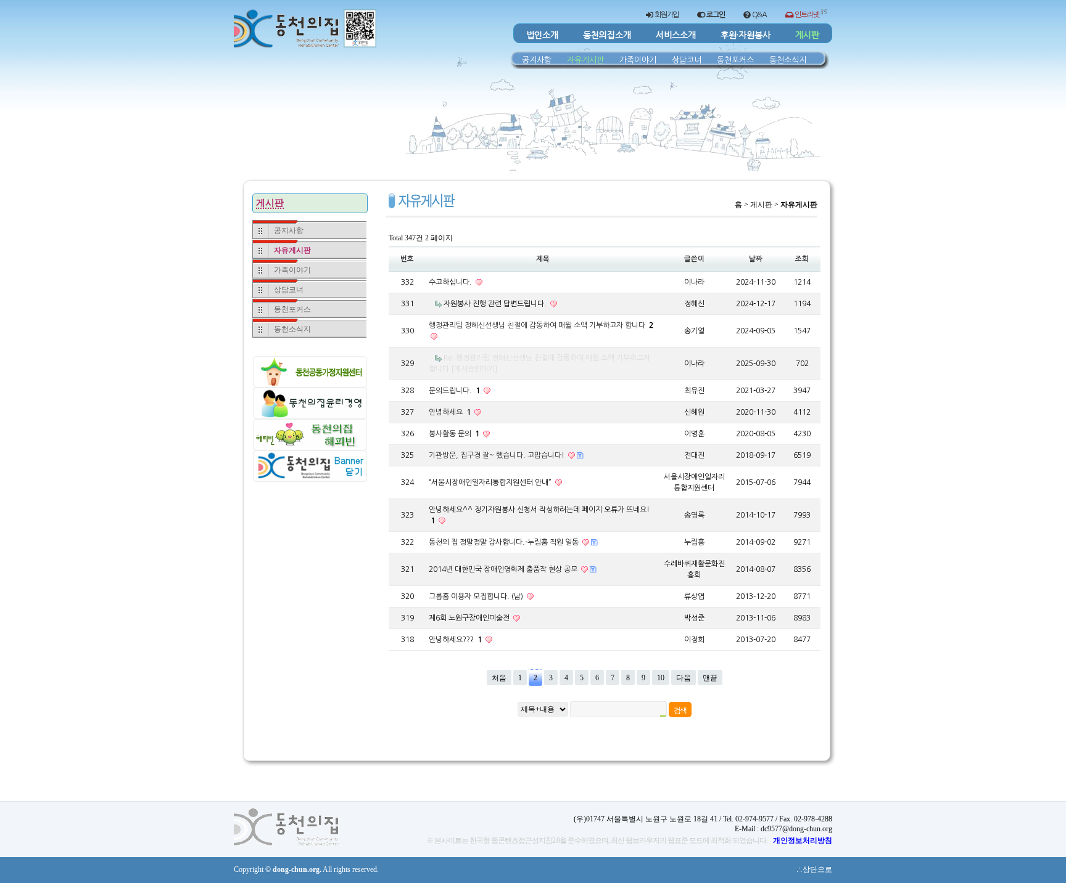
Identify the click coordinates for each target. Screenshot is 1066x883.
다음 (683, 677)
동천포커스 (735, 59)
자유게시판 (585, 59)
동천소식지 (787, 59)
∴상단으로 (814, 869)
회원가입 (666, 14)
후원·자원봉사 (746, 35)
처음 (499, 677)
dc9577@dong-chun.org (796, 828)
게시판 (807, 35)
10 (660, 677)
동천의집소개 (607, 35)
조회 (802, 258)
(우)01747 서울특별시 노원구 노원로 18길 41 (645, 819)
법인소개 (542, 35)
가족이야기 (637, 59)
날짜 (755, 258)
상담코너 (686, 59)
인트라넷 (810, 13)
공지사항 (537, 59)
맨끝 (710, 677)
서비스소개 (676, 35)
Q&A (759, 14)
